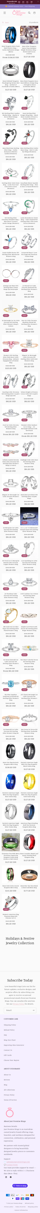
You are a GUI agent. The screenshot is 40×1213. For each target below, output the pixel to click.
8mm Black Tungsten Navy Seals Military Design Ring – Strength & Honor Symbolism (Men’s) (29, 83)
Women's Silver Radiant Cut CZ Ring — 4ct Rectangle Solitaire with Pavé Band (29, 427)
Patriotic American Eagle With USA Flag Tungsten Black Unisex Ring (29, 764)
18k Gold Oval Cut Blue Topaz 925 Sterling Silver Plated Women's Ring (11, 628)
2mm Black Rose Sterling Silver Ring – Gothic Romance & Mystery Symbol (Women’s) (11, 150)
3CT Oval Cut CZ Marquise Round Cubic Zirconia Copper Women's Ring (10, 562)
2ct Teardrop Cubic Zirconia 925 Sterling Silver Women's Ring (11, 595)
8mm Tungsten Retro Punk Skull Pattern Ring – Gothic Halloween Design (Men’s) (11, 48)
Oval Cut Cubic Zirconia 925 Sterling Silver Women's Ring (11, 426)
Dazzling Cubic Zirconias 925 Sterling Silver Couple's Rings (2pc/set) (11, 393)
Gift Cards (8, 1055)
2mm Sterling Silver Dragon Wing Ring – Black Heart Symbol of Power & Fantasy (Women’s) (29, 116)
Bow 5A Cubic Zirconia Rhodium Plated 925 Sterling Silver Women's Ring (29, 323)
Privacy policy (8, 1206)
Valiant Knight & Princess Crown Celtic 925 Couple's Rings (29, 393)
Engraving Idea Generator (14, 1045)
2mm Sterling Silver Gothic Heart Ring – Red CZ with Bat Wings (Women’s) (29, 150)
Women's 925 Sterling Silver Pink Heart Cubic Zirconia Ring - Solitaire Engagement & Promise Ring (11, 358)
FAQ (5, 1035)
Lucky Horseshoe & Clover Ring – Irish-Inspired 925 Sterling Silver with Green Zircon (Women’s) (29, 220)
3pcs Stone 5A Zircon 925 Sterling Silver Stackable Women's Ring (29, 731)
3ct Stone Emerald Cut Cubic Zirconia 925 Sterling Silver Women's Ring (11, 662)
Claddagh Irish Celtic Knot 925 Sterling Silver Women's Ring (29, 461)
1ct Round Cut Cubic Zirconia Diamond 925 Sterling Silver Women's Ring (29, 288)
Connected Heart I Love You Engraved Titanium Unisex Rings (29, 254)
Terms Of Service (10, 1100)
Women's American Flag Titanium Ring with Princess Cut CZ (11, 916)
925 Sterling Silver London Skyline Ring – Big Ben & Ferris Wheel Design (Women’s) (11, 116)
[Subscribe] (33, 1010)
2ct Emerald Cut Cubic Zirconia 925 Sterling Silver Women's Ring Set (11, 731)
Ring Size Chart (10, 1040)
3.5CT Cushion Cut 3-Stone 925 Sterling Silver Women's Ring (29, 595)
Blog (5, 1085)
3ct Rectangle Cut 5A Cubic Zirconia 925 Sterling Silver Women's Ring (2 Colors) (11, 323)
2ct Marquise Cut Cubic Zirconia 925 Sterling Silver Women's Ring (11, 529)
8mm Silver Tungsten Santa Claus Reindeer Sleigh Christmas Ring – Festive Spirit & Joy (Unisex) (29, 49)
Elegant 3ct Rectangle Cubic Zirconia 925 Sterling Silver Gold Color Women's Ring (29, 358)
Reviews (7, 1080)
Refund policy (29, 1203)
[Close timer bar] (38, 1)
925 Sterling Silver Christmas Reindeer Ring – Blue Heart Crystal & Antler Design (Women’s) (11, 220)
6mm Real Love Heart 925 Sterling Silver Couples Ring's (29, 496)
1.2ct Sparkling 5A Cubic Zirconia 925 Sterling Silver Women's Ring (29, 562)
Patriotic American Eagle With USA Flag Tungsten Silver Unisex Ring (10, 825)
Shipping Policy (10, 1025)
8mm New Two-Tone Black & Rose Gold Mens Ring (29, 886)
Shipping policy (33, 1206)
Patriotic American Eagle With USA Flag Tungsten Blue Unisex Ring (10, 794)
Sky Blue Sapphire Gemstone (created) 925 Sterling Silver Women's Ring (11, 697)
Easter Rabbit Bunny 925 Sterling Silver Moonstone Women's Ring (10, 254)
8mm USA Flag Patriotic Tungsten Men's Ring (11, 763)
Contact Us (8, 1050)
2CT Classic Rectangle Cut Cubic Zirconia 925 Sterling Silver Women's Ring (29, 697)
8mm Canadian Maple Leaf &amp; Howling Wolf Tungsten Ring (29, 855)
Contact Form (12, 1165)
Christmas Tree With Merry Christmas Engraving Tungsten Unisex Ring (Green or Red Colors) (11, 856)
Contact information (21, 1210)
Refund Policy (9, 1030)
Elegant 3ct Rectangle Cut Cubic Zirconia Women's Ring (10, 496)
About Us (7, 1075)
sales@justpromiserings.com (18, 1162)
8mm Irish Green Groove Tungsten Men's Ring (11, 886)
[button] (4, 12)
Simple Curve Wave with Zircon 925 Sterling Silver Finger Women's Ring (29, 628)
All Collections (9, 1090)
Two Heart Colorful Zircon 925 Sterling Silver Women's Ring (29, 661)
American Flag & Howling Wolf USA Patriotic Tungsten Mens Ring (29, 825)
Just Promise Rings (16, 1203)
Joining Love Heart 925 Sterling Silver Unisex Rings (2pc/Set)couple (10, 287)
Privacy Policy (18, 1004)
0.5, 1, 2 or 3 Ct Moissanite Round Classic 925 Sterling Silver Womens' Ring (29, 529)
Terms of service (20, 1206)
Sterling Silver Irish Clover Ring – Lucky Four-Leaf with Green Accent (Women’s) (11, 185)
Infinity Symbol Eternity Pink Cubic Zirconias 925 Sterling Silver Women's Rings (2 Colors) (11, 462)
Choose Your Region (11, 1060)
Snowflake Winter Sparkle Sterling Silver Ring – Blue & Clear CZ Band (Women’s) (29, 184)
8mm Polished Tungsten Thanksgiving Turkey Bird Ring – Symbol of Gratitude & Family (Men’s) (11, 83)
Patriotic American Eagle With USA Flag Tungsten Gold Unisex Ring (29, 794)
